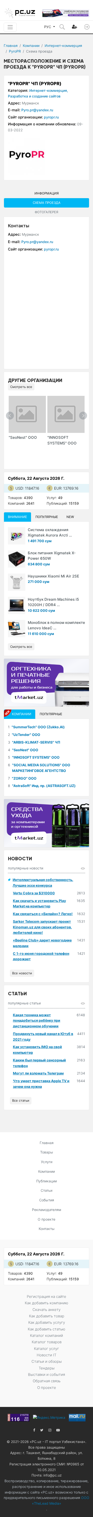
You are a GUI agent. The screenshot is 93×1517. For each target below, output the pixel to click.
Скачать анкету (46, 1309)
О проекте (46, 1219)
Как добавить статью (46, 1329)
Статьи (46, 1190)
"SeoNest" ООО (23, 437)
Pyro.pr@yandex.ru (37, 110)
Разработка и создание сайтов (34, 96)
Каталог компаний (46, 1335)
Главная (11, 45)
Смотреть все (21, 387)
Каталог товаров (47, 1342)
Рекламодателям (46, 1210)
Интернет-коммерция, (48, 90)
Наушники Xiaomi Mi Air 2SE (53, 576)
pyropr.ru (51, 117)
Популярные (46, 517)
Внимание (17, 517)
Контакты (47, 1229)
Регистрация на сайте (46, 1296)
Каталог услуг (46, 1348)
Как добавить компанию (46, 1303)
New (70, 517)
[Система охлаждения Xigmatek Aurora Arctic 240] (16, 535)
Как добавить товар (46, 1316)
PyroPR (15, 51)
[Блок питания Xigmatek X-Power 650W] (16, 559)
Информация (46, 193)
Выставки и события (46, 1374)
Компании (31, 45)
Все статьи (20, 1100)
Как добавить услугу (46, 1322)
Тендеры (47, 1368)
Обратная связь (47, 1381)
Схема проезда (47, 203)
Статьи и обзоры (46, 1361)
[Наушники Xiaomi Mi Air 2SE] (16, 582)
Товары (46, 1152)
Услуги (46, 1162)
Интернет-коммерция (63, 45)
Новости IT (46, 1355)
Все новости (22, 973)
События (46, 1200)
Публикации (46, 1181)
